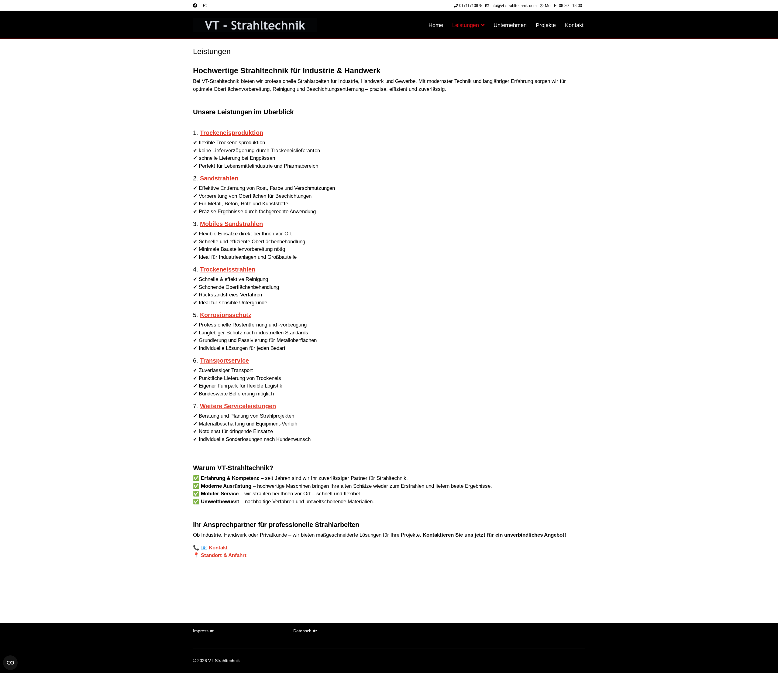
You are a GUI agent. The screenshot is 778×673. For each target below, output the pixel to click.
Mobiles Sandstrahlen (231, 223)
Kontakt (574, 25)
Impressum (204, 630)
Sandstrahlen (219, 178)
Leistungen (465, 25)
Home (436, 25)
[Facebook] (195, 5)
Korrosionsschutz (225, 315)
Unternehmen (510, 25)
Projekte (546, 25)
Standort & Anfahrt (223, 555)
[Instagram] (205, 5)
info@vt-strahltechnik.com (514, 6)
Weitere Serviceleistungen (238, 406)
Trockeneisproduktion (231, 132)
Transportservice (224, 360)
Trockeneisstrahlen (227, 269)
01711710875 (470, 6)
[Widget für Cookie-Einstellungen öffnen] (10, 662)
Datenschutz (305, 630)
